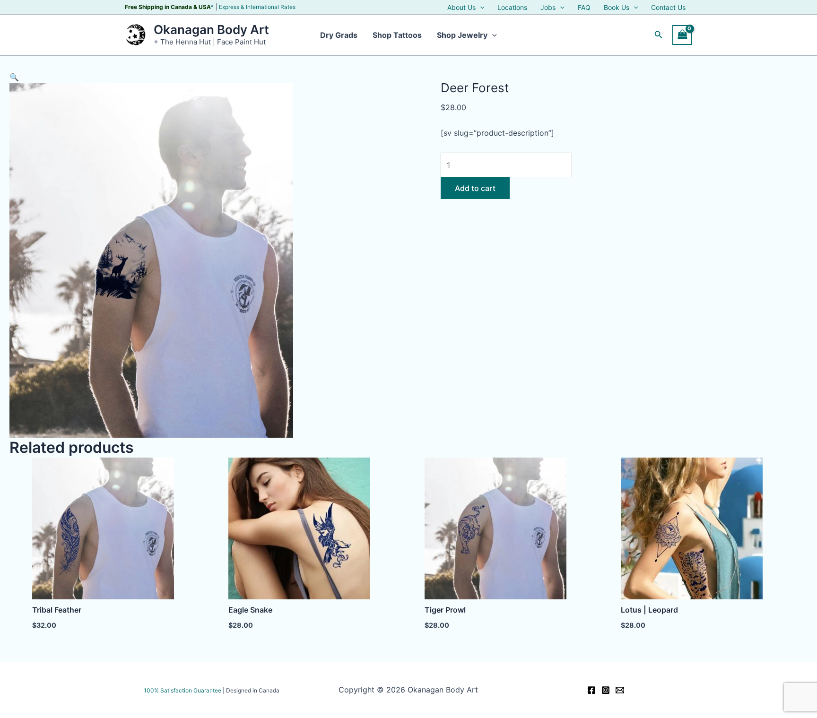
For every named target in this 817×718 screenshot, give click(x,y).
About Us (461, 7)
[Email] (620, 690)
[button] (480, 7)
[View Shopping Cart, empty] (682, 34)
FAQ (584, 7)
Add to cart (475, 188)
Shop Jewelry (462, 35)
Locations (512, 7)
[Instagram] (605, 690)
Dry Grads (338, 35)
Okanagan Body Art (211, 29)
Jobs (548, 7)
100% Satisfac (182, 690)
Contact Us (668, 7)
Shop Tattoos (397, 35)
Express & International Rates (257, 6)
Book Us (616, 7)
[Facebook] (591, 690)
